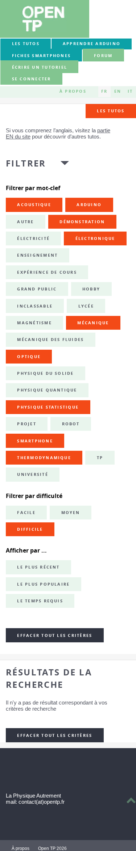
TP (100, 458)
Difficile (30, 529)
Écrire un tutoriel (39, 67)
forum (103, 56)
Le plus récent (38, 567)
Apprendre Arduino (91, 44)
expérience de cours (47, 272)
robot (71, 424)
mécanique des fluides (50, 339)
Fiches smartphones (41, 56)
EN (117, 92)
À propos (72, 92)
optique (29, 357)
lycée (86, 306)
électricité (33, 238)
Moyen (70, 512)
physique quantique (47, 390)
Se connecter (31, 79)
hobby (91, 289)
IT (130, 92)
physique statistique (48, 407)
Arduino (89, 205)
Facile (26, 512)
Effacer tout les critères (54, 635)
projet (26, 424)
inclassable (35, 306)
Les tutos (26, 44)
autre (25, 222)
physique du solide (45, 373)
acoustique (34, 205)
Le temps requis (40, 601)
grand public (37, 289)
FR (104, 92)
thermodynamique (44, 458)
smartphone (35, 441)
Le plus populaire (43, 584)
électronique (95, 238)
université (32, 474)
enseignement (37, 255)
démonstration (82, 222)
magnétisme (34, 323)
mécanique (93, 323)
